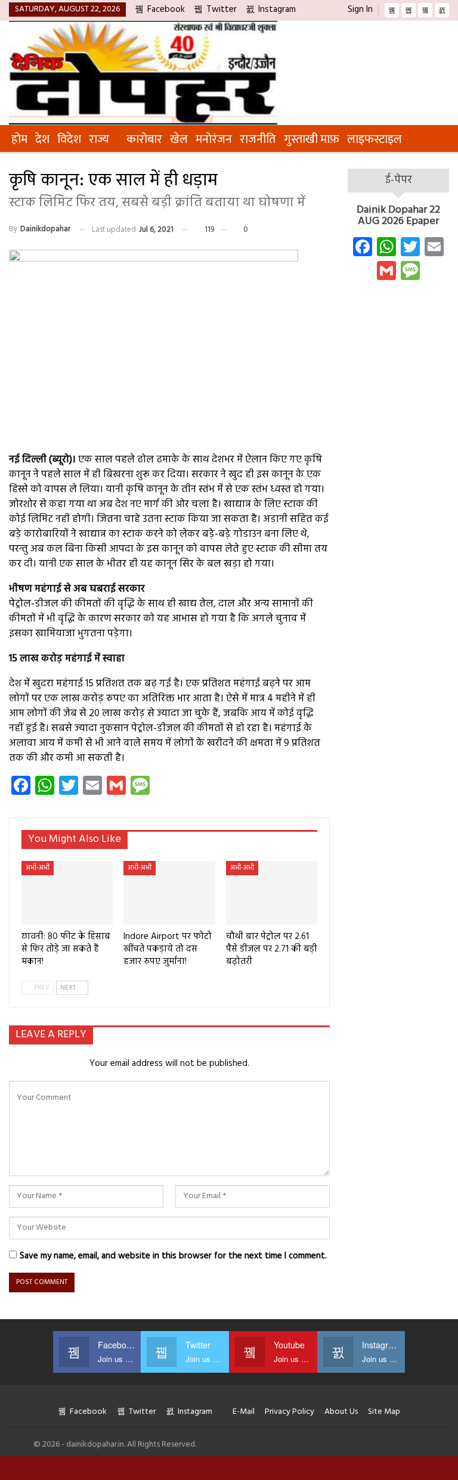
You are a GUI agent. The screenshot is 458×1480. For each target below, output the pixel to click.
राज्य (99, 139)
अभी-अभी (37, 868)
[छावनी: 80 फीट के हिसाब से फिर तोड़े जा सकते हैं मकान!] (67, 893)
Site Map (384, 1412)
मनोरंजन (214, 139)
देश (42, 139)
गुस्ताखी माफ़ (311, 139)
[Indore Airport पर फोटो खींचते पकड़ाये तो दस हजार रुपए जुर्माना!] (169, 893)
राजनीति (258, 139)
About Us (341, 1412)
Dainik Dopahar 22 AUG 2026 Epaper (398, 216)
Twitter (221, 9)
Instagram (277, 9)
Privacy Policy (289, 1412)
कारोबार (144, 139)
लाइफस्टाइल (374, 139)
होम (19, 139)
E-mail (244, 1412)
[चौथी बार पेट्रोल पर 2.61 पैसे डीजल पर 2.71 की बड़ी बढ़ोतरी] (271, 893)
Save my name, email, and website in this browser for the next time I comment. (173, 1256)
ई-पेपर (398, 180)
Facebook (166, 9)
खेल (179, 139)
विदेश (69, 139)
